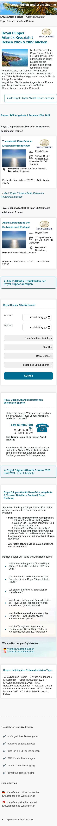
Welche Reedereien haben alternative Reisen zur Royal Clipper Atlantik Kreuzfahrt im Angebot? (28, 616)
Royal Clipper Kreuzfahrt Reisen (17, 21)
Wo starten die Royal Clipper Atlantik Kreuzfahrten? (28, 591)
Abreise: (9, 325)
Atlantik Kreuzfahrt (35, 17)
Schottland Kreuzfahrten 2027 (19, 688)
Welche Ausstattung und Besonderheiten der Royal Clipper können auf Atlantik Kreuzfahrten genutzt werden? (30, 603)
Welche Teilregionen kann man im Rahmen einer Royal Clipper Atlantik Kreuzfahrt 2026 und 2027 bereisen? (28, 629)
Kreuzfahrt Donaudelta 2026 (17, 683)
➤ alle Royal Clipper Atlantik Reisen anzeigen (31, 98)
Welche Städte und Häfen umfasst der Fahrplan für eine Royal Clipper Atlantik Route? (29, 579)
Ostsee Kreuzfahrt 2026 (31, 680)
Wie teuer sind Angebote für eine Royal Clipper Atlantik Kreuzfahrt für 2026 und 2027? (29, 566)
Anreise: (9, 315)
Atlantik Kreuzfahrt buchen (20, 649)
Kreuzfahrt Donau (42, 685)
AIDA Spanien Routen (15, 677)
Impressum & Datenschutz (19, 819)
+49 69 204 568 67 (18, 546)
